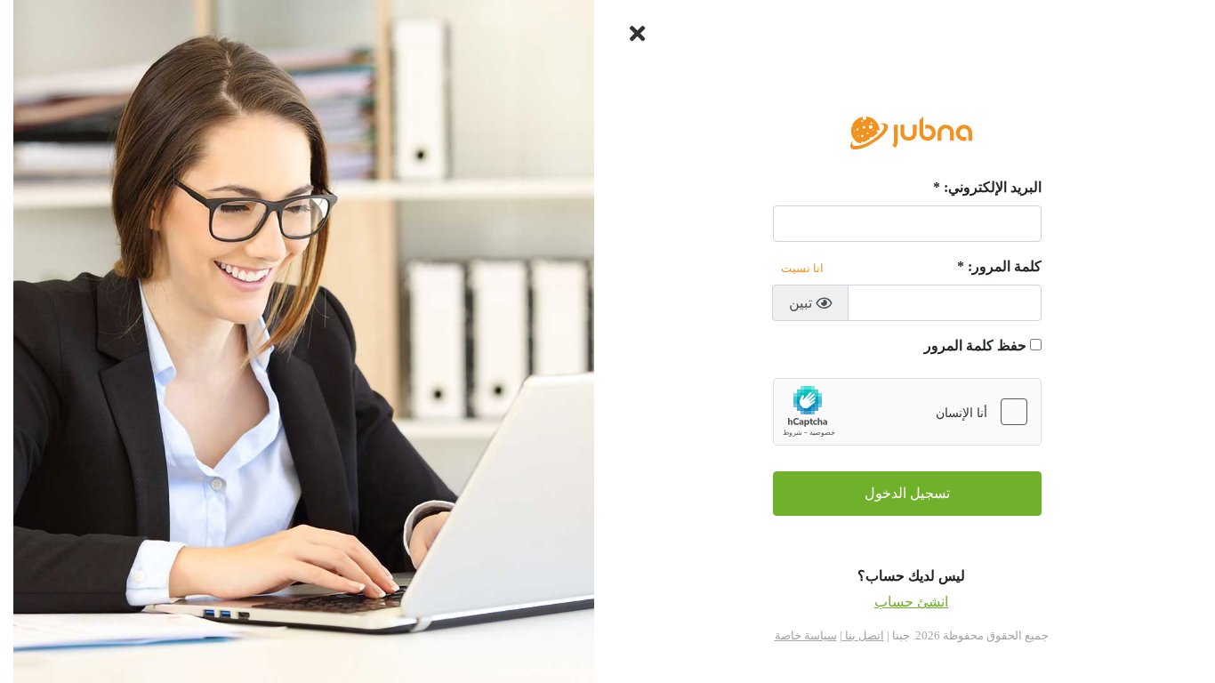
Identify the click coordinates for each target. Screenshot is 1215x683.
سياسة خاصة (806, 635)
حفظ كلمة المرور (975, 345)
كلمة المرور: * (999, 266)
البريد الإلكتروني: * (987, 187)
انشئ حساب (911, 601)
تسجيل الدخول (907, 493)
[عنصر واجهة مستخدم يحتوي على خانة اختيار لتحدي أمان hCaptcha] (907, 412)
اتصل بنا (863, 635)
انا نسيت (802, 268)
